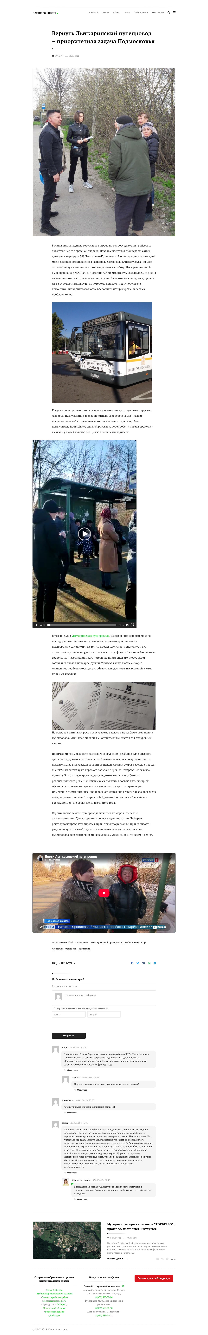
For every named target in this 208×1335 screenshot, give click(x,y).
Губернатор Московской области (54, 1293)
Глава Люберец (55, 1289)
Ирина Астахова (81, 1180)
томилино (84, 948)
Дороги (59, 56)
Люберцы (57, 948)
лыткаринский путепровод (106, 942)
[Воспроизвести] (36, 625)
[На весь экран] (132, 625)
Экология (116, 1238)
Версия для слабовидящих (153, 1278)
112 (122, 1286)
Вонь (116, 12)
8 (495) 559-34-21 (103, 1315)
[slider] (81, 625)
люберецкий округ (135, 942)
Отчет (105, 12)
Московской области (54, 1308)
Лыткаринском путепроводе (90, 636)
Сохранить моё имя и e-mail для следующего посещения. (82, 1008)
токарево (70, 948)
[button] (84, 533)
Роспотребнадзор (54, 1311)
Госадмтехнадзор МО (54, 1300)
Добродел (54, 1315)
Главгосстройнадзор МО (55, 1297)
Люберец (61, 1304)
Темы (126, 12)
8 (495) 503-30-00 (103, 1297)
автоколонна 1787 (62, 942)
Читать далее (115, 1258)
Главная (93, 12)
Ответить (72, 1070)
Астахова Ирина (44, 13)
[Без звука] (127, 625)
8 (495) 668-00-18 (103, 1308)
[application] (84, 534)
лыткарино (81, 942)
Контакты (158, 12)
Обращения (141, 12)
